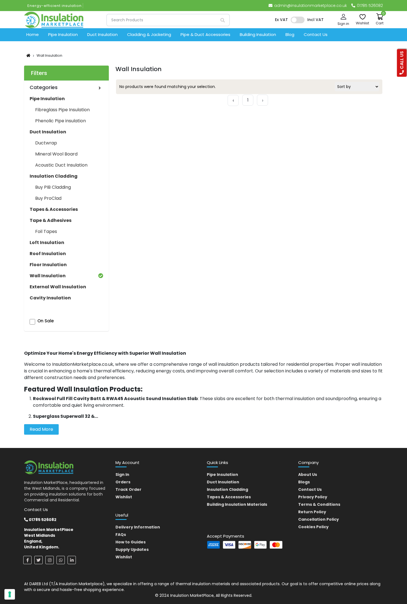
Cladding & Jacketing (149, 34)
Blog (289, 34)
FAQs (120, 534)
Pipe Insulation (63, 34)
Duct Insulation (102, 34)
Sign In (122, 474)
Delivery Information (137, 527)
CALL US (402, 60)
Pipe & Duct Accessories (205, 34)
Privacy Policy (312, 497)
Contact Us (316, 34)
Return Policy (312, 512)
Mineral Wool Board (56, 154)
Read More (41, 429)
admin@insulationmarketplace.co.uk (310, 5)
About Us (307, 474)
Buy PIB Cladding (53, 187)
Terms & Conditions (319, 504)
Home (32, 34)
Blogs (304, 482)
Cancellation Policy (318, 519)
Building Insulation (258, 34)
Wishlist (123, 497)
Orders (122, 482)
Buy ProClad (48, 198)
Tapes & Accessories (229, 497)
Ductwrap (46, 143)
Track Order (128, 489)
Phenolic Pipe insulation (60, 121)
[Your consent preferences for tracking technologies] (9, 594)
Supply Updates (132, 549)
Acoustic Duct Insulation (61, 165)
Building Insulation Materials (237, 504)
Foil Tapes (46, 231)
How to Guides (130, 542)
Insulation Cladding (227, 489)
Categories (44, 87)
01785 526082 (369, 5)
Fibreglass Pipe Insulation (62, 110)
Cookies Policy (313, 527)
